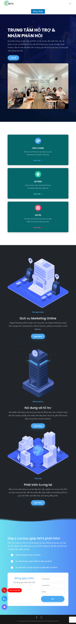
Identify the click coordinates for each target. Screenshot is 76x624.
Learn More (38, 336)
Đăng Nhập (38, 11)
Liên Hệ (13, 58)
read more (37, 160)
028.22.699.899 (14, 590)
